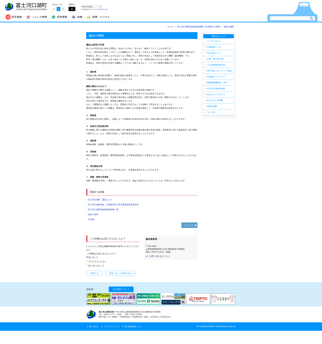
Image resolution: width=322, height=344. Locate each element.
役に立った (93, 257)
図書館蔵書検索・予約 (217, 83)
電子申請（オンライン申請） (220, 71)
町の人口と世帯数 (215, 100)
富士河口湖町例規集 (216, 88)
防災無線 (17, 16)
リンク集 (211, 112)
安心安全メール (214, 53)
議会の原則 (93, 214)
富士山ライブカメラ (216, 94)
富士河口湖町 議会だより (100, 200)
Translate (102, 9)
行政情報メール (214, 47)
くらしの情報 (39, 16)
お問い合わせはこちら (160, 256)
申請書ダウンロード (216, 77)
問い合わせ (94, 326)
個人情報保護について (133, 326)
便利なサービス (219, 36)
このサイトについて (111, 326)
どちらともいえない (97, 261)
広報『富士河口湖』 (216, 59)
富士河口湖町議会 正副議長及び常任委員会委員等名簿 (113, 205)
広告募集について (121, 289)
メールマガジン (214, 41)
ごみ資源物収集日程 (216, 65)
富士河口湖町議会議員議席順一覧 (103, 209)
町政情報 (62, 16)
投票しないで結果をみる (120, 273)
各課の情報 (212, 106)
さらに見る (189, 225)
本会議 (91, 219)
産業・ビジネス (101, 16)
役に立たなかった (96, 266)
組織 (79, 16)
